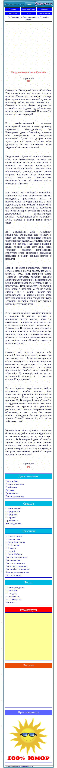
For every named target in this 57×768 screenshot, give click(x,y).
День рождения (28, 9)
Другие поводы (13, 575)
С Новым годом (14, 536)
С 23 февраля (12, 545)
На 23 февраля (13, 599)
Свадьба (44, 9)
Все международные (16, 566)
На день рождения (15, 587)
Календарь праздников (17, 572)
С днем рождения (15, 484)
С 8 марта (11, 548)
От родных (11, 514)
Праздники (12, 13)
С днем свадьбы (14, 508)
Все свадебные (13, 523)
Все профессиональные (18, 569)
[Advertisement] (28, 44)
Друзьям (10, 490)
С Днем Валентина (15, 542)
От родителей (13, 511)
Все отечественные (15, 563)
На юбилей (11, 590)
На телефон (44, 13)
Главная (12, 9)
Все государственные (17, 557)
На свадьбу (11, 593)
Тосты (28, 13)
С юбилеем (11, 487)
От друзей (11, 517)
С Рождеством (13, 539)
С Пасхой (10, 551)
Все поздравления (15, 496)
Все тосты (11, 602)
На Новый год (13, 596)
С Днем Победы (14, 554)
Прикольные (12, 493)
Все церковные (13, 560)
